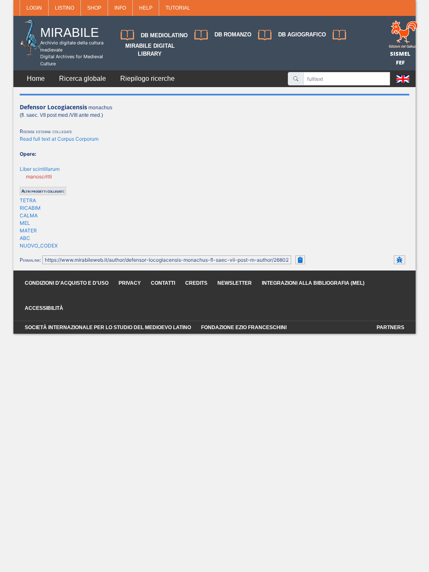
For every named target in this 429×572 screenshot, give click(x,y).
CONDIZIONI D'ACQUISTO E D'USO (67, 283)
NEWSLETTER (234, 283)
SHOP (94, 8)
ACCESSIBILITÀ (44, 308)
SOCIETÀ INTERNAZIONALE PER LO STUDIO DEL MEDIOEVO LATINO (108, 327)
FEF (400, 62)
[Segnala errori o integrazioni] (399, 260)
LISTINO (64, 8)
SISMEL (400, 53)
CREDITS (196, 283)
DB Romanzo (232, 34)
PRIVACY (130, 283)
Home (36, 78)
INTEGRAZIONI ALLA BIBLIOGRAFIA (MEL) (313, 283)
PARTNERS (390, 327)
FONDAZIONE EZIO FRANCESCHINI (244, 327)
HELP (145, 8)
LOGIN (34, 8)
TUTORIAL (177, 8)
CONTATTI (163, 283)
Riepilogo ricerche (147, 78)
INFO (120, 8)
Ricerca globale (82, 78)
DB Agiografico (302, 34)
